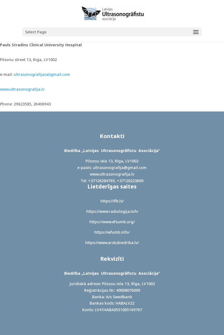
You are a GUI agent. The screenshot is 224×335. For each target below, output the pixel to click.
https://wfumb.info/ (112, 232)
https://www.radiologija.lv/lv (112, 211)
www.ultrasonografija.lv (22, 89)
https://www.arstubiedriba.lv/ (112, 242)
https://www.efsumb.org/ (112, 221)
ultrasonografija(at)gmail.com (42, 74)
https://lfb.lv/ (112, 201)
